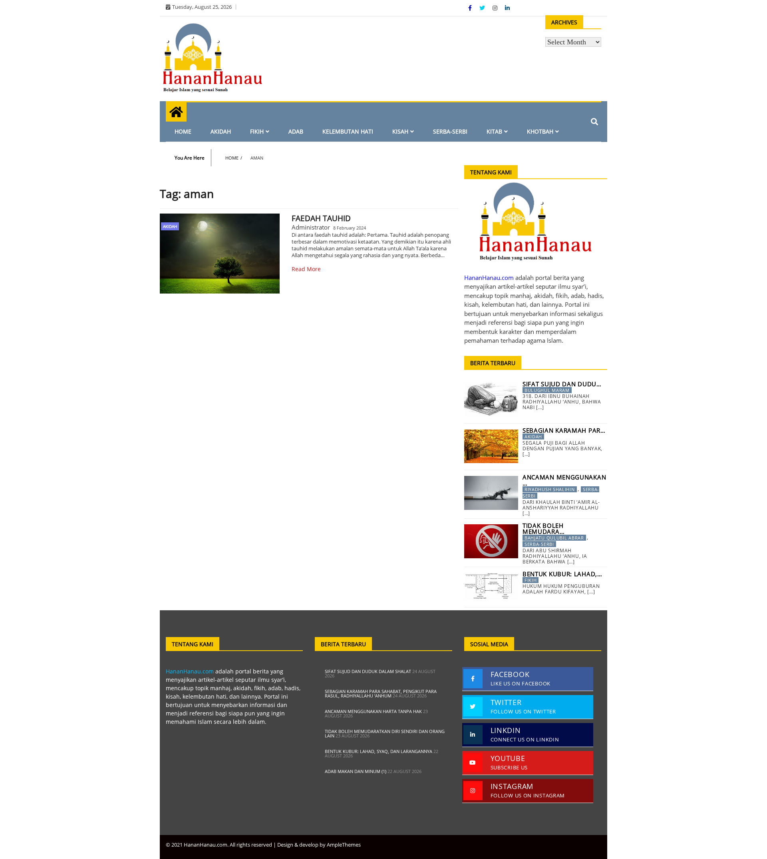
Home (183, 131)
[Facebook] (470, 8)
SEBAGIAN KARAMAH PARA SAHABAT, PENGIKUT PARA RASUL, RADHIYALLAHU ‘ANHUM (381, 693)
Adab (295, 131)
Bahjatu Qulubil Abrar (554, 538)
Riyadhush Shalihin (550, 489)
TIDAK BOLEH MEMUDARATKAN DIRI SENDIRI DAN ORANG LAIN (385, 733)
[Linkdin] (507, 8)
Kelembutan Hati (347, 131)
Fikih (257, 131)
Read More (306, 269)
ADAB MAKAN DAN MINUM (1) (355, 771)
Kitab (494, 131)
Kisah (400, 131)
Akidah (221, 131)
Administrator (311, 227)
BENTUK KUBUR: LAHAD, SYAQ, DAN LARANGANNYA (378, 751)
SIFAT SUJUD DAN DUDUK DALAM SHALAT (368, 671)
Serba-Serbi (450, 131)
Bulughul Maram (547, 390)
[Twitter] (483, 8)
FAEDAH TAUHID (321, 218)
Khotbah (540, 131)
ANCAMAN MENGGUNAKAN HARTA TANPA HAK (373, 711)
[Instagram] (496, 8)
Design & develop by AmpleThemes (319, 844)
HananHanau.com (190, 671)
